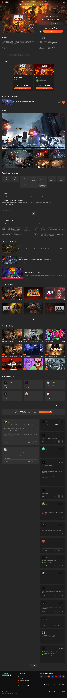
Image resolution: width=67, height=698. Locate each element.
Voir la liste (50, 41)
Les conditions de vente (22, 673)
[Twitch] (59, 676)
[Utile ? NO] (36, 442)
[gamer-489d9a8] (43, 435)
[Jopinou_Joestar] (43, 448)
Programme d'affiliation (22, 676)
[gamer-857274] (43, 648)
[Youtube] (56, 676)
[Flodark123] (43, 503)
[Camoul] (43, 603)
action (23, 55)
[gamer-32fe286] (43, 557)
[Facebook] (52, 676)
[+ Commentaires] (64, 376)
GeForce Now (12, 55)
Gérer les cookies (5, 691)
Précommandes (26, 1)
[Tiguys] (43, 541)
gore (16, 55)
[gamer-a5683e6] (5, 394)
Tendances (21, 1)
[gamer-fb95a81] (43, 525)
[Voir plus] (20, 432)
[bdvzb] (43, 573)
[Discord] (41, 676)
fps (19, 55)
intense (26, 55)
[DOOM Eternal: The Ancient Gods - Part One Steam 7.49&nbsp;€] (7, 102)
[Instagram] (48, 676)
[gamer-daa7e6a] (43, 588)
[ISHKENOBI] (43, 462)
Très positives (50, 50)
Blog (39, 1)
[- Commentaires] (61, 376)
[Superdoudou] (5, 421)
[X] (45, 676)
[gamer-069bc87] (43, 421)
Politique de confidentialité (22, 675)
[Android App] (54, 684)
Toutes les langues (62, 405)
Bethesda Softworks (51, 47)
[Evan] (26, 394)
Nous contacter (20, 678)
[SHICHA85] (48, 382)
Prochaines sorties (34, 1)
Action (49, 49)
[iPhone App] (46, 684)
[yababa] (43, 632)
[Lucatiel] (48, 394)
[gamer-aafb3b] (43, 490)
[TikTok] (63, 676)
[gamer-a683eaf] (43, 619)
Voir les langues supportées (52, 42)
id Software (50, 46)
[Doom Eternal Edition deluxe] (44, 75)
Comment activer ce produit (52, 43)
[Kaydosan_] (5, 382)
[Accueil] (5, 2)
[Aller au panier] (60, 2)
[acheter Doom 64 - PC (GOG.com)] (33, 293)
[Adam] (26, 382)
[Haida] (5, 449)
